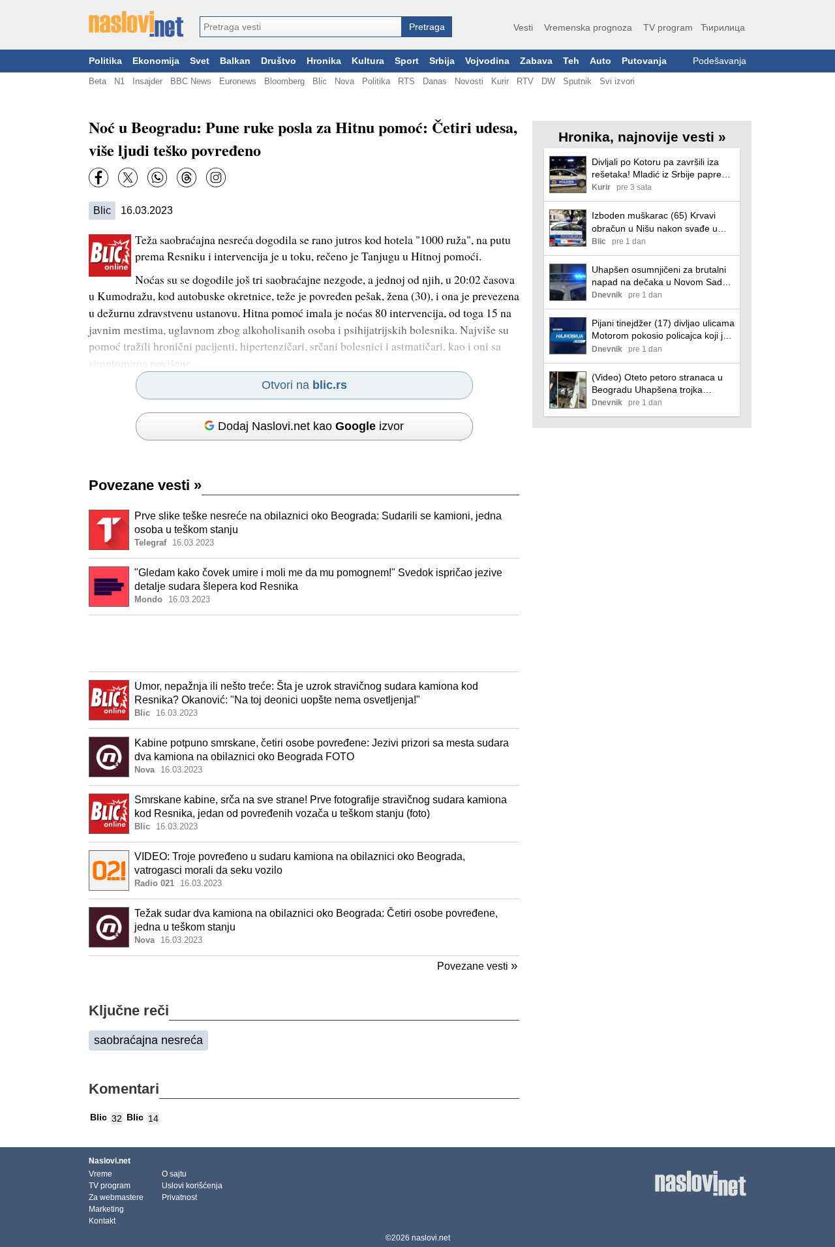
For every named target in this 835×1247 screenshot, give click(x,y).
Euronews (237, 81)
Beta (97, 81)
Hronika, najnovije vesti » (642, 136)
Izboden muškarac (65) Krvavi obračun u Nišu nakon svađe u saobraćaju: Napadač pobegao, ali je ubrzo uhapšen (662, 222)
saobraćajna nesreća (148, 1040)
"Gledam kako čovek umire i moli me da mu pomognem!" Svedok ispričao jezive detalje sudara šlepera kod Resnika (318, 579)
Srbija (442, 61)
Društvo (278, 61)
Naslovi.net (109, 1160)
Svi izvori (617, 81)
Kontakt (102, 1220)
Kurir (500, 81)
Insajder (147, 81)
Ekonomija (155, 61)
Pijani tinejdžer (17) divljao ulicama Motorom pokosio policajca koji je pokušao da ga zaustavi (663, 330)
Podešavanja (719, 61)
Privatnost (179, 1197)
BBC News (190, 81)
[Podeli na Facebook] (98, 177)
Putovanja (644, 61)
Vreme (100, 1173)
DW (548, 81)
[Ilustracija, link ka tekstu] (109, 531)
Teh (571, 61)
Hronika (324, 61)
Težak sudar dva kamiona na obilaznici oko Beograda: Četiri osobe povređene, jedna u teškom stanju (316, 920)
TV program (668, 27)
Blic (319, 81)
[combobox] (301, 26)
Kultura (368, 61)
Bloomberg (284, 81)
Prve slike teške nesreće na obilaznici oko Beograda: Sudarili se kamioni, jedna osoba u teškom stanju (318, 522)
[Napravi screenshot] (216, 177)
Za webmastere (116, 1197)
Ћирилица (723, 27)
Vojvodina (487, 61)
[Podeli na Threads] (186, 177)
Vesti (523, 27)
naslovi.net (431, 1237)
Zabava (536, 61)
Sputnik (577, 81)
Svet (199, 61)
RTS (406, 81)
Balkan (235, 61)
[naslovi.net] (136, 24)
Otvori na (304, 385)
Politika (105, 61)
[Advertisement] (304, 643)
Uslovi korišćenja (192, 1185)
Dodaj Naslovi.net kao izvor (311, 426)
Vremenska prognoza (588, 27)
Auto (600, 61)
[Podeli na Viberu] (157, 177)
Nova (344, 81)
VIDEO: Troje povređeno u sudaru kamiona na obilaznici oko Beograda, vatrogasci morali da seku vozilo (299, 863)
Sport (407, 61)
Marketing (106, 1209)
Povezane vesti (145, 485)
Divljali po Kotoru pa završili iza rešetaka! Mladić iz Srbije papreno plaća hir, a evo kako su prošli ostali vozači (662, 169)
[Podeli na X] (128, 177)
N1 (119, 81)
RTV (525, 81)
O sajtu (174, 1173)
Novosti (469, 81)
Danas (435, 81)
